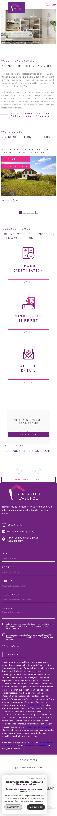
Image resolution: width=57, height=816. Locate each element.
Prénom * (8, 567)
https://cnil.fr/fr (33, 705)
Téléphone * (11, 594)
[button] (20, 212)
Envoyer (14, 654)
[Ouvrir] (47, 4)
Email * (7, 581)
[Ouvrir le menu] (54, 4)
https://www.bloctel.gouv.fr (39, 726)
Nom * (6, 553)
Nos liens (51, 808)
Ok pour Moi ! (36, 807)
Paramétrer (13, 807)
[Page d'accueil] (16, 7)
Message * (9, 608)
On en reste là (35, 778)
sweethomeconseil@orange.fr (22, 531)
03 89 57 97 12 (14, 524)
